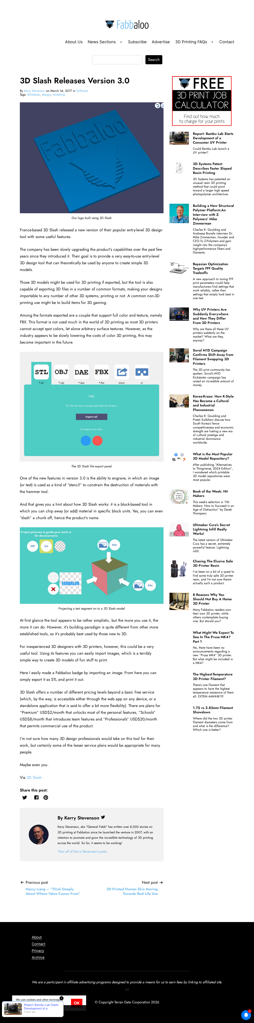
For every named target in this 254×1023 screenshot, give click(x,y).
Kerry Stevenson (34, 90)
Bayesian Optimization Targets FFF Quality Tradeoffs (210, 268)
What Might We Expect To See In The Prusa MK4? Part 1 (213, 637)
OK (77, 1003)
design (46, 94)
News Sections (102, 41)
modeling (58, 94)
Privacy (38, 951)
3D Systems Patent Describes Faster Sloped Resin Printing (212, 168)
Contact (226, 41)
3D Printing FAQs (191, 41)
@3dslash (33, 94)
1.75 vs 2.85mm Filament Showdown (213, 710)
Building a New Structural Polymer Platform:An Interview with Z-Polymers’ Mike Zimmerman (213, 214)
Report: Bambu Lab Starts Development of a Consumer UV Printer (213, 138)
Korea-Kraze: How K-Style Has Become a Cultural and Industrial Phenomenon (213, 403)
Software (82, 90)
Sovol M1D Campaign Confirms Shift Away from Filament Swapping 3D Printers (213, 357)
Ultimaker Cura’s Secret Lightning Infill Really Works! (211, 529)
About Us (74, 41)
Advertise (161, 41)
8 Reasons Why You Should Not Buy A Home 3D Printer (212, 599)
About (37, 937)
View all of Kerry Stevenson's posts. (83, 851)
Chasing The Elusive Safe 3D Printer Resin (213, 563)
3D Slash (34, 777)
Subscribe (137, 41)
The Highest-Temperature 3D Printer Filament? (213, 676)
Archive (38, 957)
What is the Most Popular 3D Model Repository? (213, 456)
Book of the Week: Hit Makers (210, 493)
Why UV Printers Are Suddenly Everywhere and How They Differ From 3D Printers (210, 316)
